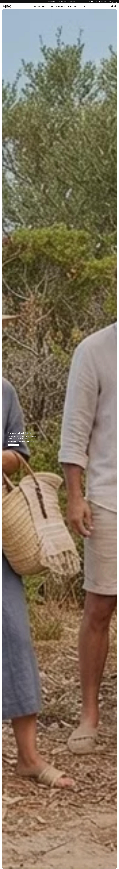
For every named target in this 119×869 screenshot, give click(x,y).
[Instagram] (113, 2)
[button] (108, 866)
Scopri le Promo (13, 444)
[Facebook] (110, 2)
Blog (96, 1)
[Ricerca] (105, 6)
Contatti (91, 1)
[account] (108, 6)
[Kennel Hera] (7, 6)
